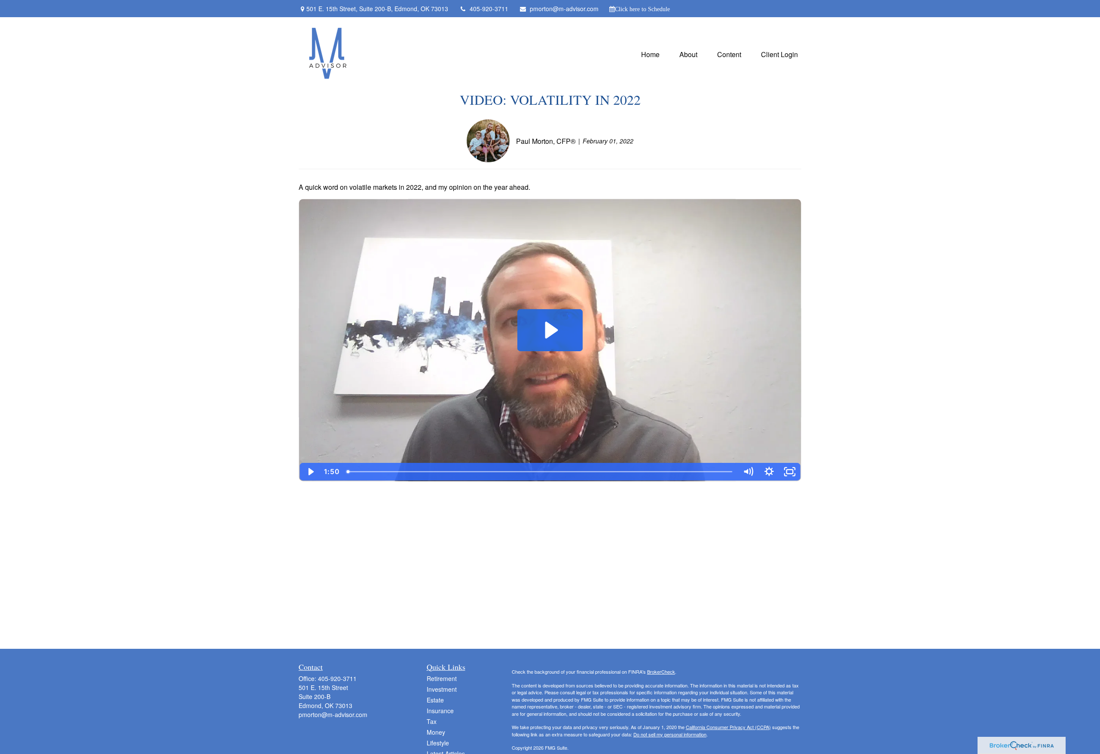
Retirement (442, 678)
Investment (442, 689)
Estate (435, 700)
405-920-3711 (489, 8)
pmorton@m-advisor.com (564, 8)
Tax (432, 721)
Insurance (440, 710)
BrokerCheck (661, 671)
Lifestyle (438, 743)
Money (436, 732)
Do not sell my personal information (669, 734)
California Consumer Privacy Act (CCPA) (728, 727)
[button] (650, 53)
